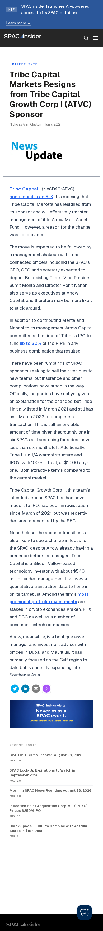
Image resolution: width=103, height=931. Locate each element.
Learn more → (18, 22)
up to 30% (30, 343)
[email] (36, 688)
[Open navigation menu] (95, 38)
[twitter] (15, 688)
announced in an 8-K (31, 196)
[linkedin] (25, 688)
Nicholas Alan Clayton (25, 124)
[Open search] (86, 38)
